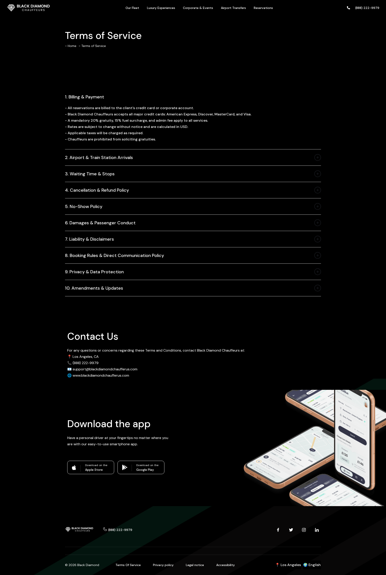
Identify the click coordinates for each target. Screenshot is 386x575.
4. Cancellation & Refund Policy (97, 190)
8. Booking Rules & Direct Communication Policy (114, 255)
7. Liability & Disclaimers (89, 239)
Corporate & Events (198, 8)
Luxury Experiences (161, 8)
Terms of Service (93, 46)
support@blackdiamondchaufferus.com (105, 369)
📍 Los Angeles (288, 564)
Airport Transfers (233, 8)
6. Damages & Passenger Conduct (100, 223)
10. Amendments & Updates (94, 288)
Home (72, 46)
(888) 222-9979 (120, 530)
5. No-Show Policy (83, 206)
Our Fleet (132, 8)
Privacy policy (163, 565)
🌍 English (312, 564)
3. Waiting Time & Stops (90, 174)
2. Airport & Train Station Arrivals (99, 157)
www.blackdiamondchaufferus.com (101, 375)
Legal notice (195, 565)
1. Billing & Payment (84, 97)
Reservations (263, 8)
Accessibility (225, 565)
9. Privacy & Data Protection (94, 272)
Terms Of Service (128, 565)
